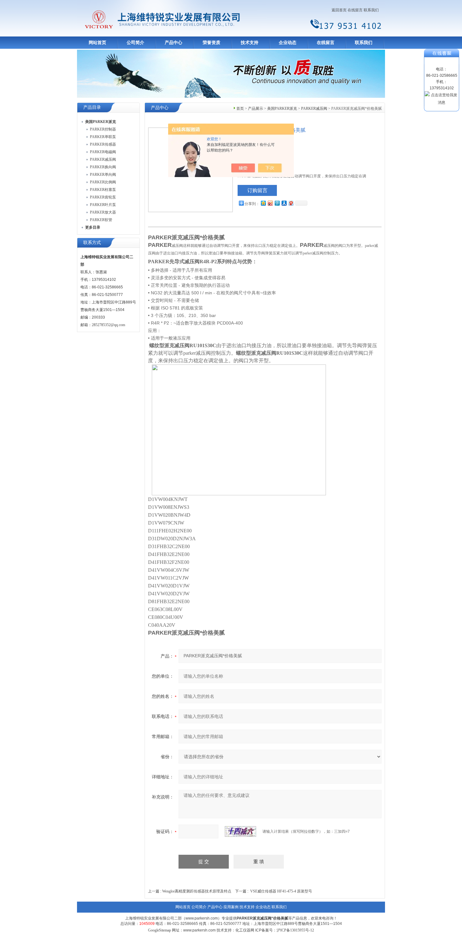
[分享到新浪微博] (270, 203)
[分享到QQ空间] (263, 203)
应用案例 (231, 907)
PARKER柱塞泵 (103, 189)
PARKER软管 (101, 220)
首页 (240, 108)
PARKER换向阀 (103, 167)
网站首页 (97, 42)
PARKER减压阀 (103, 159)
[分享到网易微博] (290, 203)
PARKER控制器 (103, 129)
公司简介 (135, 42)
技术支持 (249, 42)
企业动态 (287, 42)
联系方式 (92, 242)
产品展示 (255, 108)
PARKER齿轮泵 (103, 197)
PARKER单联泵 (103, 137)
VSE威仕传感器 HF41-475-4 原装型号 (281, 891)
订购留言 (257, 190)
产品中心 (173, 42)
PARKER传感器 (103, 144)
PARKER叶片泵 (103, 205)
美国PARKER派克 (282, 108)
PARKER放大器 (103, 212)
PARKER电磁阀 (103, 152)
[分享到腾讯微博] (276, 203)
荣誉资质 (211, 42)
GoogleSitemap (159, 930)
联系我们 (371, 10)
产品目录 (92, 107)
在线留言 (355, 10)
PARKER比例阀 (103, 182)
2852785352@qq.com (108, 325)
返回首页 (339, 10)
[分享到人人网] (283, 203)
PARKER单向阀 (103, 174)
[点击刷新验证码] (240, 831)
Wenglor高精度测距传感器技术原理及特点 (196, 891)
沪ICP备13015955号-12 (295, 930)
